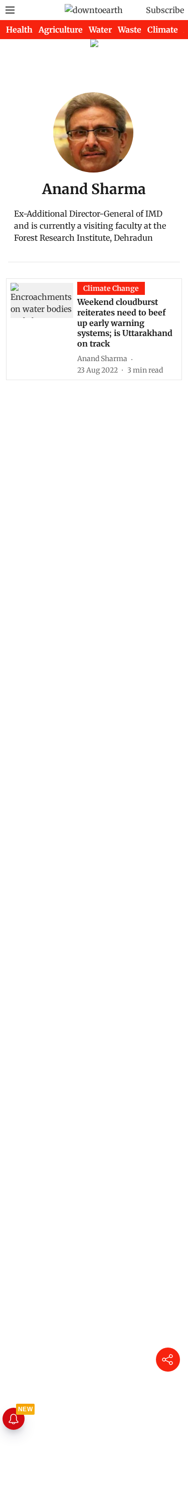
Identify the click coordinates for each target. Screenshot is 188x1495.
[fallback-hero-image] (44, 329)
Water (100, 30)
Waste (129, 30)
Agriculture (61, 30)
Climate (162, 30)
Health (19, 30)
